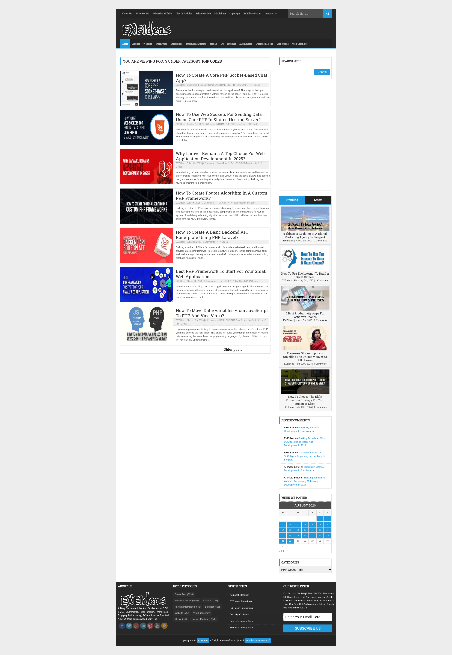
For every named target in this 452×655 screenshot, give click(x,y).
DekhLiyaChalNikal (239, 614)
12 (298, 530)
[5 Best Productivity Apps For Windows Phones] (305, 309)
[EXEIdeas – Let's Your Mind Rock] (146, 35)
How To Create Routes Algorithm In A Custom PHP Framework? (221, 195)
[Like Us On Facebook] (122, 630)
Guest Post (222, 163)
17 (283, 535)
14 (312, 530)
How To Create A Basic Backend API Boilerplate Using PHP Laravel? (212, 234)
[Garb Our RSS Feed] (164, 630)
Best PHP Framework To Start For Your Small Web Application (221, 273)
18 (290, 535)
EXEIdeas (180, 85)
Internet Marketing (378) (204, 619)
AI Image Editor (292, 467)
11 (290, 530)
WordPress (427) (201, 613)
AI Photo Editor (292, 477)
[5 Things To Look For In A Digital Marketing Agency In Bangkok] (305, 230)
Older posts (233, 349)
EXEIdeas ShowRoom (241, 601)
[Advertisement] (305, 137)
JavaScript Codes (256, 320)
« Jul (281, 551)
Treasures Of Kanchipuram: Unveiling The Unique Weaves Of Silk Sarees (305, 356)
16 (327, 530)
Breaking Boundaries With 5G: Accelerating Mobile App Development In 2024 (304, 442)
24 (283, 541)
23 (327, 535)
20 (305, 535)
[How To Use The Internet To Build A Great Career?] (305, 270)
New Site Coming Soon (241, 621)
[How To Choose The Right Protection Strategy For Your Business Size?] (305, 393)
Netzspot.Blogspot (239, 595)
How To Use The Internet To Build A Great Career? (305, 275)
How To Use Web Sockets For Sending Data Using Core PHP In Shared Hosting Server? (219, 116)
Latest (318, 200)
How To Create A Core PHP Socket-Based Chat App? (221, 77)
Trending (292, 200)
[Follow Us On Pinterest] (150, 630)
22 (320, 535)
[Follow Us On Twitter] (129, 630)
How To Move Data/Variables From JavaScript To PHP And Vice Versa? (222, 313)
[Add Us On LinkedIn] (143, 630)
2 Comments (321, 280)
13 (305, 530)
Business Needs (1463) (187, 600)
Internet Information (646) (188, 606)
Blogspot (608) (212, 606)
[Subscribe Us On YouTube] (157, 630)
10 (283, 530)
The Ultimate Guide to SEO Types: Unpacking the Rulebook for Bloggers (305, 456)
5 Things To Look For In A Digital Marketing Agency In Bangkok (305, 235)
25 (290, 541)
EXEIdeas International (241, 608)
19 (298, 535)
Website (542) (182, 613)
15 (320, 530)
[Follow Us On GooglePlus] (136, 630)
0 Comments (212, 85)
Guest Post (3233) (184, 594)
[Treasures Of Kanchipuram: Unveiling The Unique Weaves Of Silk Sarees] (305, 349)
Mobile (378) (181, 619)
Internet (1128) (210, 600)
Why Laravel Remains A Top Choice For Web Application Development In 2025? (220, 156)
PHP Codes (254, 85)
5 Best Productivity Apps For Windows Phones (305, 315)
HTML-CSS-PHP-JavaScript (233, 85)
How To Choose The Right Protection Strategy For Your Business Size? (305, 400)
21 (312, 535)
